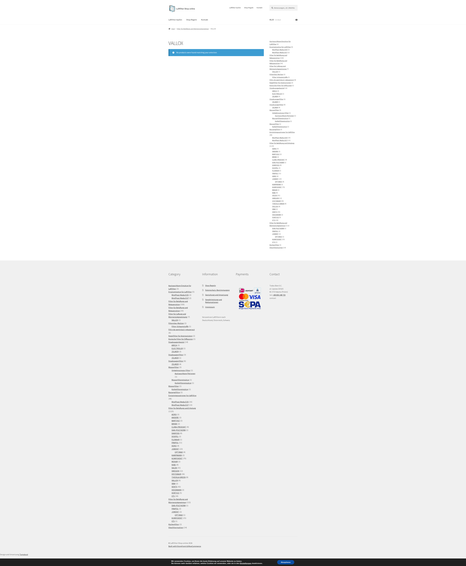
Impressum (210, 307)
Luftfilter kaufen (235, 8)
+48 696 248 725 (279, 295)
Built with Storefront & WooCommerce (184, 546)
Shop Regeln (248, 8)
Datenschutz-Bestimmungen (217, 290)
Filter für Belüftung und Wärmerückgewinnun (193, 29)
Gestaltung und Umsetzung (216, 295)
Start (173, 29)
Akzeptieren (286, 562)
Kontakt (259, 8)
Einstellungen (245, 563)
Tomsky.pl (24, 554)
